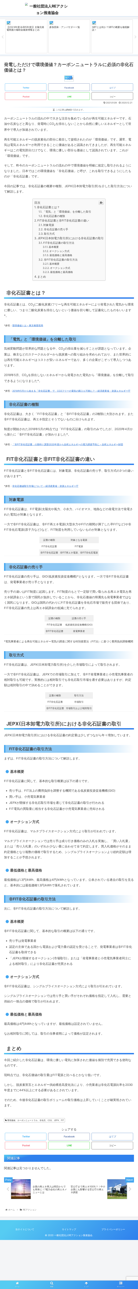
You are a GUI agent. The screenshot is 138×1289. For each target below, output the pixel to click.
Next (135, 37)
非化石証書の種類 (54, 216)
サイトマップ (69, 1229)
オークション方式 (59, 251)
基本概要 (54, 247)
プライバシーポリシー (113, 1229)
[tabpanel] (26, 36)
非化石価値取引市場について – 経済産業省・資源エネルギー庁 (45, 486)
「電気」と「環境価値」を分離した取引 (67, 211)
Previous (2, 37)
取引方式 (49, 233)
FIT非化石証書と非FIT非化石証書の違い (63, 220)
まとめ (41, 276)
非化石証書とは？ (48, 207)
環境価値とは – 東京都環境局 (27, 325)
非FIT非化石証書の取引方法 (60, 259)
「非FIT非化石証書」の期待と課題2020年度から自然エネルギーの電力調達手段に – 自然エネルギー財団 (67, 444)
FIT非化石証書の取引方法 (58, 242)
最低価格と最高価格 (60, 255)
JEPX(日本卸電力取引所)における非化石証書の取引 (71, 238)
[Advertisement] (69, 1263)
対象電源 (48, 225)
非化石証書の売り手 (56, 229)
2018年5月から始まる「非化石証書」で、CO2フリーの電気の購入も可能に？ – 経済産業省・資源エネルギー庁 (71, 390)
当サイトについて (24, 1229)
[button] (128, 675)
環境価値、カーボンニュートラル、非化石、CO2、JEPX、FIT (35, 1120)
